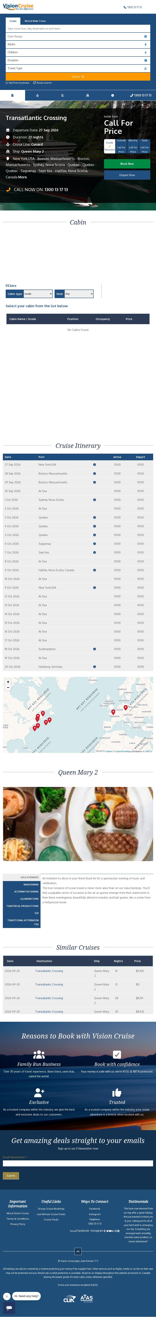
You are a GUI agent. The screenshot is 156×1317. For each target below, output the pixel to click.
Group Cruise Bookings (51, 1208)
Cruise (13, 21)
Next (148, 835)
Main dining (31, 884)
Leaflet (109, 751)
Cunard (37, 144)
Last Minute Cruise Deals (51, 1214)
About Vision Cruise (17, 1213)
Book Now (127, 163)
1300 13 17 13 (134, 7)
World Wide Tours (35, 21)
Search (76, 76)
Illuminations (29, 898)
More (22, 177)
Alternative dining (26, 891)
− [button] (8, 687)
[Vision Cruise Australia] (18, 9)
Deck (60, 293)
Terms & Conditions (17, 1218)
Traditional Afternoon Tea (23, 922)
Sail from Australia (19, 82)
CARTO (148, 751)
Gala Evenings (30, 877)
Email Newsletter (15, 1157)
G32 (37, 913)
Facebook (94, 1208)
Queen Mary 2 (32, 151)
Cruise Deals (51, 1219)
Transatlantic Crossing (49, 970)
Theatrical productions (22, 906)
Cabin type (15, 293)
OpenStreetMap (123, 751)
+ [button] (8, 682)
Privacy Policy (17, 1224)
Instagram (94, 1214)
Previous (10, 835)
